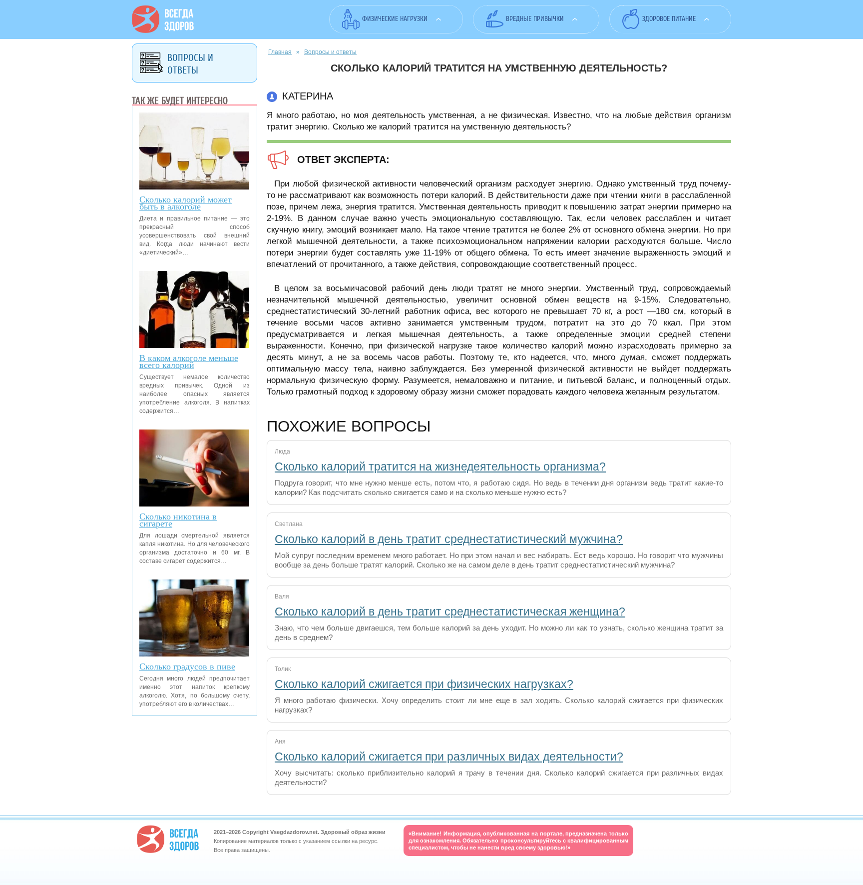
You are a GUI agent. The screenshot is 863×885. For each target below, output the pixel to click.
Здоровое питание (669, 18)
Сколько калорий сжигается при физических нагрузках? (424, 684)
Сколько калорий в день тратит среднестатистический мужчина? (449, 539)
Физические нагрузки (395, 18)
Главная (280, 52)
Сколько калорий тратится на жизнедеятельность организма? (440, 466)
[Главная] (163, 30)
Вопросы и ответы (330, 52)
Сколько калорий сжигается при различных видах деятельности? (449, 756)
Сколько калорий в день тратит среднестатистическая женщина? (450, 611)
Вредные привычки (535, 18)
